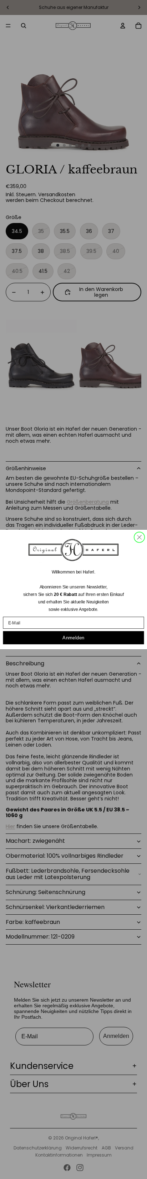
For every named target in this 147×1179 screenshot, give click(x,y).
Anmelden (73, 637)
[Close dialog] (139, 537)
